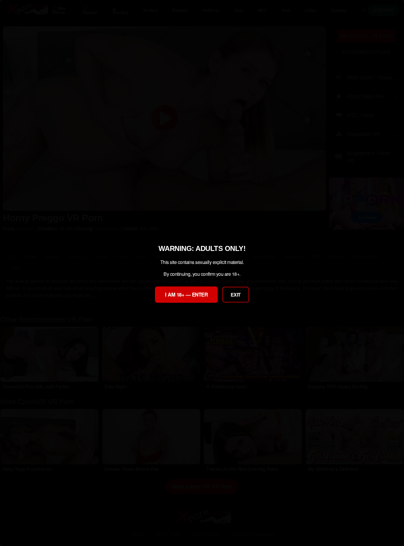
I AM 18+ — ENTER (186, 294)
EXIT (236, 294)
